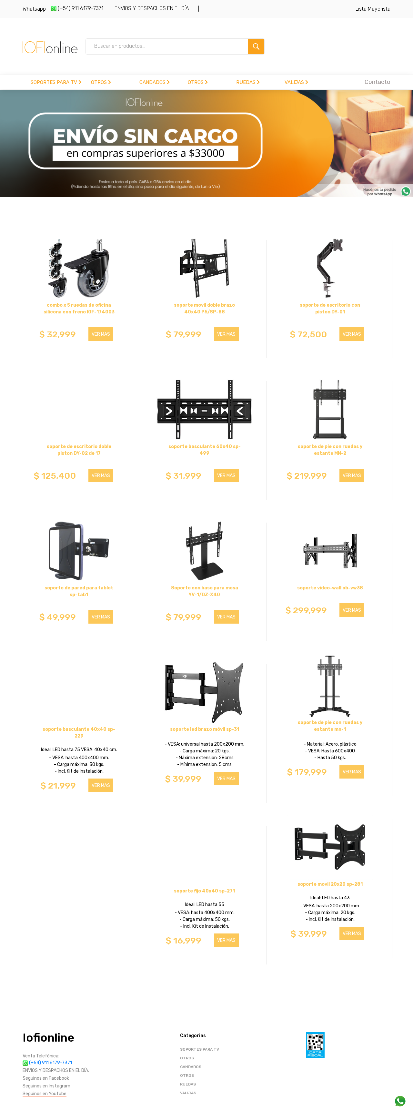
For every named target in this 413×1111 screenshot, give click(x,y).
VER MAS (101, 334)
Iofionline (48, 1038)
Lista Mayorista (373, 9)
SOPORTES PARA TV (54, 82)
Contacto (377, 82)
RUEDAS (246, 82)
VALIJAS (295, 82)
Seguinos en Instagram (46, 1086)
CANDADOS (153, 82)
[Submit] (256, 46)
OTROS (99, 82)
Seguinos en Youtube (44, 1093)
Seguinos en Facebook (46, 1078)
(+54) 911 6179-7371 (79, 8)
